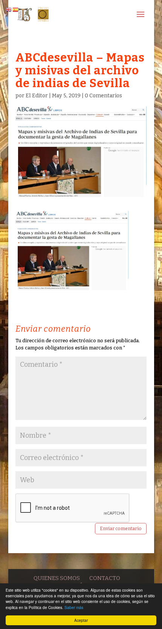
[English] (9, 9)
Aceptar (81, 620)
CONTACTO (104, 578)
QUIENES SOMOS (57, 578)
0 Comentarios (103, 95)
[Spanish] (15, 9)
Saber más (73, 607)
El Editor (37, 95)
